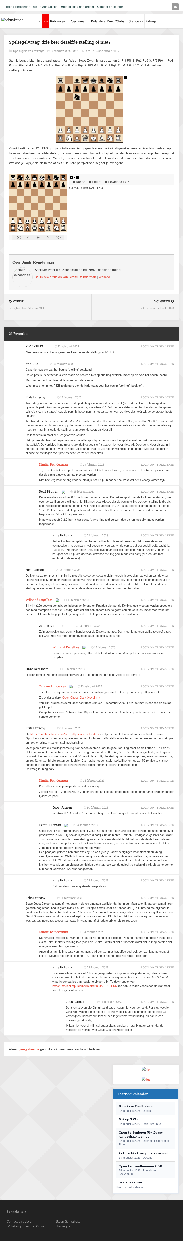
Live (45, 21)
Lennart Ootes (34, 1226)
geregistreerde (29, 1049)
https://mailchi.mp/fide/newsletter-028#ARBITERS (84, 986)
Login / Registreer (17, 6)
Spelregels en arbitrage (29, 51)
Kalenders (98, 21)
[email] (175, 6)
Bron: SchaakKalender (130, 1187)
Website (104, 277)
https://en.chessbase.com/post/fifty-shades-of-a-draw (64, 734)
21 (119, 51)
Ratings (150, 21)
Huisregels (63, 1226)
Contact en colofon (110, 6)
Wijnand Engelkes (39, 600)
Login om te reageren (157, 346)
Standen (135, 21)
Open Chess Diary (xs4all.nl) (81, 697)
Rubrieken (57, 21)
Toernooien (78, 21)
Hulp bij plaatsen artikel (77, 6)
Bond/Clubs (115, 21)
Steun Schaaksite (45, 6)
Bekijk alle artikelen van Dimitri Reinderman (65, 277)
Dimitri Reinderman (99, 51)
